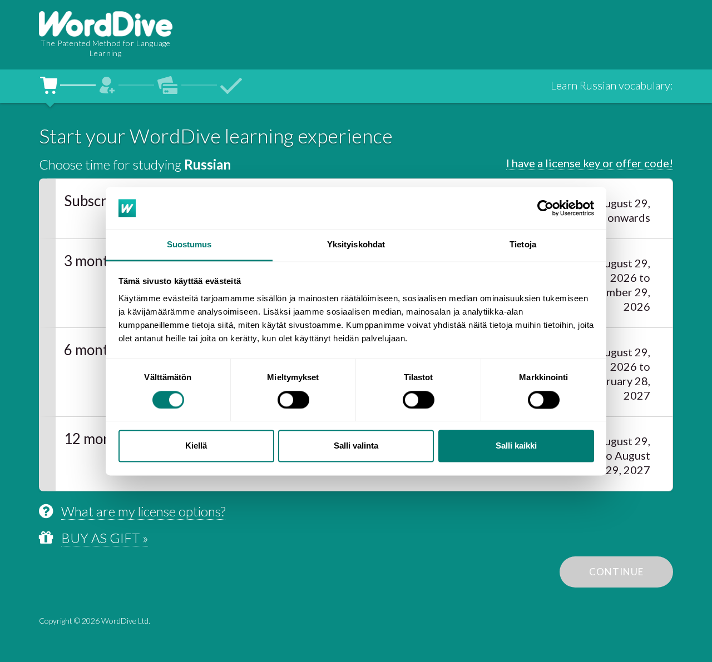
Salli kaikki (516, 446)
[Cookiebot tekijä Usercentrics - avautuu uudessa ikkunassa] (545, 208)
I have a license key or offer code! (589, 163)
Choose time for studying (135, 164)
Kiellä (196, 446)
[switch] (293, 400)
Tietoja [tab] (523, 245)
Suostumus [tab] (189, 245)
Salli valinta (356, 446)
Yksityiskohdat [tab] (356, 245)
